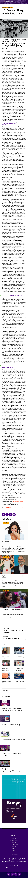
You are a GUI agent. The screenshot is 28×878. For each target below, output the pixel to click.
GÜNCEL (14, 838)
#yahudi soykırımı (10, 510)
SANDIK (14, 842)
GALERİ (14, 846)
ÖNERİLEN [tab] (5, 690)
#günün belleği (7, 507)
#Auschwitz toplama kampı (16, 507)
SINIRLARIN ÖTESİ (14, 840)
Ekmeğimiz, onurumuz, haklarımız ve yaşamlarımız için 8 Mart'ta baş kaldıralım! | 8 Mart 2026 (12, 771)
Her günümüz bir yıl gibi (10, 638)
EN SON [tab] (5, 645)
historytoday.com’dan (18, 501)
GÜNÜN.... (14, 848)
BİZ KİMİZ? (14, 850)
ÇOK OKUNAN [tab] (6, 687)
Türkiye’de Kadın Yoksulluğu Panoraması (13, 739)
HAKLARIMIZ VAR (14, 844)
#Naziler (16, 510)
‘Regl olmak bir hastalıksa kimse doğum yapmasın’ (13, 577)
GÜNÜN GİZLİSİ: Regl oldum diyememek (13, 542)
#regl (19, 510)
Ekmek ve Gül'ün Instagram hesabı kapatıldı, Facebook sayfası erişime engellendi (12, 710)
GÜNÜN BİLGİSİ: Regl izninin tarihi (11, 610)
